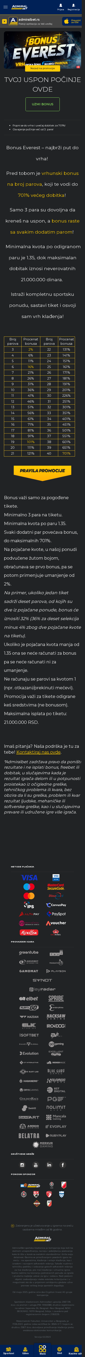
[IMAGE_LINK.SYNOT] (42, 979)
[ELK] (29, 1025)
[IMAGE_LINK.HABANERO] (28, 1080)
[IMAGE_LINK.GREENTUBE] (28, 952)
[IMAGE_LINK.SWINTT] (28, 1107)
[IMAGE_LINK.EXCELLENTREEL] (56, 1052)
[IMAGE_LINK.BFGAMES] (56, 1034)
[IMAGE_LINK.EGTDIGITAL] (56, 1089)
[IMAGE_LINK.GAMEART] (28, 1116)
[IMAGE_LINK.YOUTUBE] (35, 1164)
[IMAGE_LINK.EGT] (29, 961)
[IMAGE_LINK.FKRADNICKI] (49, 1193)
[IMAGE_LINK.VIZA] (28, 876)
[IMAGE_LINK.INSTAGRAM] (22, 1164)
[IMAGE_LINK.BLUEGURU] (56, 1070)
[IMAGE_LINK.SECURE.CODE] (56, 886)
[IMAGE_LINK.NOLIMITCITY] (56, 1107)
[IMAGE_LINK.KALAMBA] (56, 1080)
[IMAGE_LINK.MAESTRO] (28, 886)
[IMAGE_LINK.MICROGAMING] (28, 1043)
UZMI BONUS (42, 104)
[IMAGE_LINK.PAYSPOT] (56, 913)
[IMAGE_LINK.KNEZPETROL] (56, 931)
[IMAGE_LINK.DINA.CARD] (56, 895)
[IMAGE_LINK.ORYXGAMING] (28, 1089)
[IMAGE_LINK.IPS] (28, 904)
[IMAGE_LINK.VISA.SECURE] (56, 876)
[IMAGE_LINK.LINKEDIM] (49, 1164)
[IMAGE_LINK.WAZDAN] (28, 1016)
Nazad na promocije (43, 68)
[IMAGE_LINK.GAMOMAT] (28, 970)
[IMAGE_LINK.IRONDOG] (56, 1025)
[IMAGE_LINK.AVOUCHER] (56, 922)
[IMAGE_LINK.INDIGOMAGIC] (56, 1061)
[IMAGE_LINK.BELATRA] (28, 1134)
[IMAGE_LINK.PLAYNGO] (29, 1006)
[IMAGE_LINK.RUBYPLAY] (56, 1134)
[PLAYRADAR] (42, 988)
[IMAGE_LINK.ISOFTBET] (29, 1034)
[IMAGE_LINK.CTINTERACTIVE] (28, 1061)
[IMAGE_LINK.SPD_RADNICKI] (36, 1193)
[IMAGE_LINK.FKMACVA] (37, 1202)
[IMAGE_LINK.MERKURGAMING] (42, 1143)
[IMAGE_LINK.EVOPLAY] (56, 1125)
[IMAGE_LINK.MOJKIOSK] (28, 931)
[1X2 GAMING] (56, 1043)
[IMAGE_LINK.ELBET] (28, 997)
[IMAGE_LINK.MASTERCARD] (28, 895)
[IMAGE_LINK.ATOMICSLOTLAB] (28, 1070)
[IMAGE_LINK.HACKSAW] (56, 1016)
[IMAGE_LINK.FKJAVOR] (49, 1202)
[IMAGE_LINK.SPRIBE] (56, 997)
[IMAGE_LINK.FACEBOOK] (63, 1164)
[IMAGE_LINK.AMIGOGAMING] (28, 1125)
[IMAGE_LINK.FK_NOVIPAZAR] (61, 1193)
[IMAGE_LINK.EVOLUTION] (28, 1052)
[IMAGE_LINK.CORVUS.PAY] (56, 904)
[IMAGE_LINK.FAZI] (56, 952)
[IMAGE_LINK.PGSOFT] (56, 1098)
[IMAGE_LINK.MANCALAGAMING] (56, 1116)
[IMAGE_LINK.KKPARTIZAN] (51, 1184)
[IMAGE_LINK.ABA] (30, 1184)
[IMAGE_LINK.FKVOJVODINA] (64, 1184)
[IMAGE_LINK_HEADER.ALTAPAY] (28, 913)
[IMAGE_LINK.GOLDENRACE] (28, 1098)
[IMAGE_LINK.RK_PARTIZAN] (24, 1193)
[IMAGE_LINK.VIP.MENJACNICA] (28, 922)
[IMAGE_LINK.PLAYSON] (56, 970)
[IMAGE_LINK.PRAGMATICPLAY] (56, 961)
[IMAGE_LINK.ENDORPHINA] (56, 1006)
